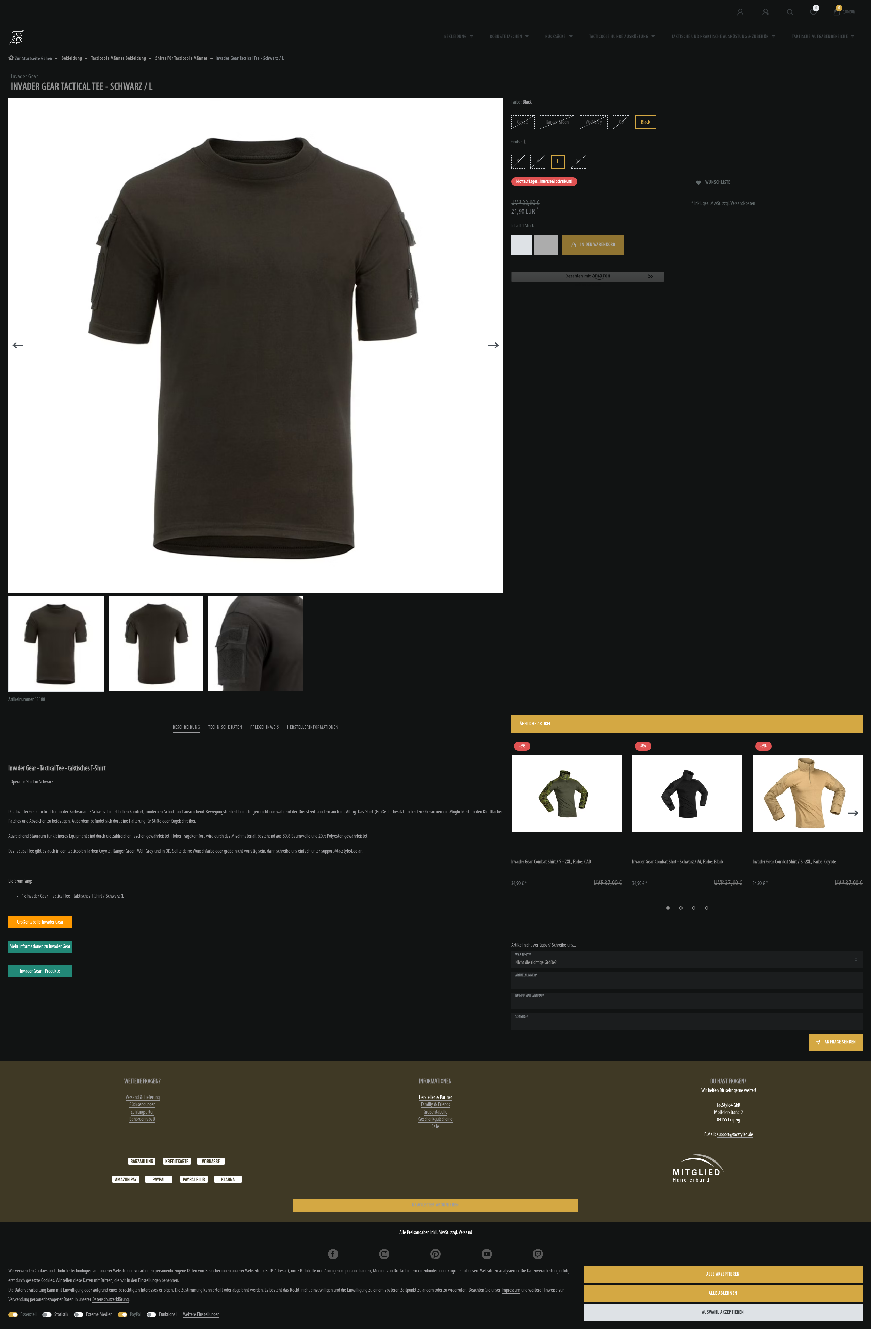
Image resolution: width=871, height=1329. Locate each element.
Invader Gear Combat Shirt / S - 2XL (551, 862)
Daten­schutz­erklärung (110, 1299)
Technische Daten (225, 727)
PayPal (135, 1314)
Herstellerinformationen (313, 727)
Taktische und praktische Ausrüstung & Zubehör (721, 36)
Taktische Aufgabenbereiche (820, 36)
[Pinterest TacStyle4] (435, 1254)
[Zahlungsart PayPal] (158, 1179)
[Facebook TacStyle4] (333, 1254)
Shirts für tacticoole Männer (181, 58)
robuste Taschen (506, 36)
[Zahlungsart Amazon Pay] (125, 1179)
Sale (435, 1127)
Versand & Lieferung (143, 1097)
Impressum (511, 1290)
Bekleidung (456, 36)
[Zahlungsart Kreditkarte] (177, 1161)
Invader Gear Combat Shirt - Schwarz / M (677, 862)
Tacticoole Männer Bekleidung (118, 58)
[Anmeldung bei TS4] (741, 12)
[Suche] (790, 12)
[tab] (186, 728)
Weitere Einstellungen (201, 1314)
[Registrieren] (766, 12)
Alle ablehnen (723, 1293)
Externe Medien (99, 1314)
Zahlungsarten (142, 1112)
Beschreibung (186, 727)
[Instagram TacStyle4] (384, 1254)
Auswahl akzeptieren (723, 1312)
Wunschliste (717, 182)
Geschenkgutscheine (435, 1119)
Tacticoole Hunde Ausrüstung (619, 36)
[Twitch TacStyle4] (538, 1254)
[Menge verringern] (552, 245)
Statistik (61, 1314)
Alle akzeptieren (723, 1274)
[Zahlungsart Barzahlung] (141, 1161)
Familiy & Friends (435, 1104)
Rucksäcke (556, 36)
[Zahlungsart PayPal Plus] (194, 1179)
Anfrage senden (840, 1042)
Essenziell (28, 1314)
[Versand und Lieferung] (228, 1179)
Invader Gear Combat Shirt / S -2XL (794, 862)
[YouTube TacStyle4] (486, 1254)
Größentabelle (435, 1112)
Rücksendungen (142, 1104)
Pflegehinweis (264, 727)
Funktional (168, 1314)
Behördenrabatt (142, 1119)
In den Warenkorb (597, 244)
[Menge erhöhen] (540, 245)
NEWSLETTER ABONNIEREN (435, 1205)
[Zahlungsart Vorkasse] (211, 1161)
